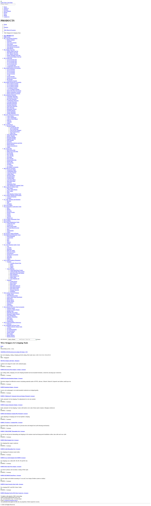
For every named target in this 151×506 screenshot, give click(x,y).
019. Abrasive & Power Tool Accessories (14, 307)
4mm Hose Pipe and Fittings (17, 273)
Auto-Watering (10, 268)
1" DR (8, 75)
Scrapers (9, 198)
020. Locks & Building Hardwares (12, 322)
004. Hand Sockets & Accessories (12, 68)
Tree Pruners (10, 302)
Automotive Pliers (11, 170)
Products (6, 9)
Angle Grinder (10, 332)
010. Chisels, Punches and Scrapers (12, 195)
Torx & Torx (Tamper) (15, 130)
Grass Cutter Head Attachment (14, 297)
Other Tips (12, 133)
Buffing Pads (10, 311)
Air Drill (9, 328)
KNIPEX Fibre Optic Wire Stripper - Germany (11, 466)
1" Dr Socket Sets (11, 65)
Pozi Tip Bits (10, 158)
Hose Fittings (13, 283)
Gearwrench (10, 237)
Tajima (8, 243)
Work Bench (10, 48)
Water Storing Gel (14, 276)
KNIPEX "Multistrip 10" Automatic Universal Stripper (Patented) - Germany (18, 396)
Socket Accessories (11, 78)
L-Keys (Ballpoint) (11, 117)
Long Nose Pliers (11, 179)
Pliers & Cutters (11, 250)
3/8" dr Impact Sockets (12, 83)
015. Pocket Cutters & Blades (11, 233)
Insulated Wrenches (12, 105)
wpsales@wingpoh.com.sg (11, 500)
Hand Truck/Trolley (12, 226)
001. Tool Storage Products (10, 38)
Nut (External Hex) (15, 131)
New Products (7, 11)
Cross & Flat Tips (14, 127)
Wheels (9, 215)
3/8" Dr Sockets (11, 71)
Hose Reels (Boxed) (15, 285)
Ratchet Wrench (11, 336)
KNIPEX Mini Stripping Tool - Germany (10, 440)
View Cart (8, 2)
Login (2, 2)
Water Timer (13, 277)
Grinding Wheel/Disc (12, 316)
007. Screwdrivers (8, 124)
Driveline (9, 211)
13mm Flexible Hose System (17, 271)
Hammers (9, 203)
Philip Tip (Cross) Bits (12, 151)
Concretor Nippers (11, 172)
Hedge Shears (10, 300)
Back (2, 346)
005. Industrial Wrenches (10, 95)
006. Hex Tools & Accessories (11, 114)
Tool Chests (10, 44)
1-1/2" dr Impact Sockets (13, 89)
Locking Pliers (10, 178)
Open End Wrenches (12, 106)
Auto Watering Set (14, 278)
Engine (8, 213)
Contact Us (6, 16)
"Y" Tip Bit (10, 165)
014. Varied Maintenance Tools (11, 222)
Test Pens (9, 141)
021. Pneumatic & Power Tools (11, 325)
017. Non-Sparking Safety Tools (12, 244)
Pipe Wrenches (10, 107)
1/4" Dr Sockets (11, 69)
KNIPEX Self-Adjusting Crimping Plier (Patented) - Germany (14, 413)
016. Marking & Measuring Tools (12, 235)
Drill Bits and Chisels (12, 312)
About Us (6, 8)
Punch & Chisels (11, 251)
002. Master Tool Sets (9, 49)
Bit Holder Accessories (12, 167)
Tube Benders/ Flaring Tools (14, 194)
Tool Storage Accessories (13, 47)
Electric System (11, 212)
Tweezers (9, 182)
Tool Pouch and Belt (12, 45)
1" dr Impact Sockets (12, 88)
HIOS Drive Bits (11, 150)
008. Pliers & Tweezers (10, 30)
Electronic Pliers (11, 175)
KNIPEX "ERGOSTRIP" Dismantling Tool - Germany (13, 431)
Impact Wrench (10, 335)
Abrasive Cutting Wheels (13, 309)
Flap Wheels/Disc (11, 315)
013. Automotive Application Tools (12, 206)
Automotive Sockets (12, 80)
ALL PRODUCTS (9, 35)
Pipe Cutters (10, 191)
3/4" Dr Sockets (11, 73)
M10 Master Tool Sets (12, 52)
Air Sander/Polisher (12, 329)
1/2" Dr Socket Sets (12, 62)
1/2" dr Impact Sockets (12, 85)
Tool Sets (9, 256)
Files (8, 202)
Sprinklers (12, 291)
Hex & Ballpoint (14, 129)
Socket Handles (11, 76)
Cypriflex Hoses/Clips (15, 263)
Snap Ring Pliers (11, 181)
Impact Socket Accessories (13, 93)
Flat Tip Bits (10, 153)
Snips (8, 192)
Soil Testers (10, 305)
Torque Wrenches (11, 113)
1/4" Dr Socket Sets (12, 59)
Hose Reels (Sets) (14, 288)
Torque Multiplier (11, 112)
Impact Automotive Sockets (14, 92)
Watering (9, 280)
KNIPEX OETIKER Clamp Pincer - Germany (11, 475)
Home (5, 7)
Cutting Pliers (10, 174)
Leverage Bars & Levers (13, 227)
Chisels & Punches (11, 196)
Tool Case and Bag (11, 42)
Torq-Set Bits (10, 162)
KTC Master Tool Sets (12, 54)
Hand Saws (10, 298)
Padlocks (9, 324)
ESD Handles (10, 140)
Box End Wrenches (12, 99)
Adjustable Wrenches (12, 96)
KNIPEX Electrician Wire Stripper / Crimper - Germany (13, 369)
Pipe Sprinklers (14, 274)
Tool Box (9, 41)
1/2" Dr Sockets (11, 72)
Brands (5, 12)
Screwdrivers (10, 253)
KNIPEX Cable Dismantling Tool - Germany (10, 449)
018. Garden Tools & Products (11, 292)
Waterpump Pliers (11, 184)
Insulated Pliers (10, 177)
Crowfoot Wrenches (12, 102)
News (5, 14)
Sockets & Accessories (12, 254)
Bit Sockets (10, 79)
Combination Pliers (11, 171)
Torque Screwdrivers (12, 146)
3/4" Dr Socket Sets (12, 64)
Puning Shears (10, 301)
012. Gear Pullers (8, 205)
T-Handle (9, 121)
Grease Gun (10, 225)
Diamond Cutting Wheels (13, 314)
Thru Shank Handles (12, 134)
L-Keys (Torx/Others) (12, 119)
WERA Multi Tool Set (12, 51)
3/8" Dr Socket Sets (12, 61)
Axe (8, 246)
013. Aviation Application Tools (12, 219)
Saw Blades (10, 319)
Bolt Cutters (10, 188)
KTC (8, 239)
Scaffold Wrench (11, 110)
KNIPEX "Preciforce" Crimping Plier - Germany (12, 422)
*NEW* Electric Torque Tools (14, 326)
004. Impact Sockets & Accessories (12, 82)
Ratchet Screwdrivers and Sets (14, 143)
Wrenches (9, 257)
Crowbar (9, 247)
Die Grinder (10, 333)
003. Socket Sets (8, 58)
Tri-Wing (9, 164)
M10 (8, 240)
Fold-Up (9, 120)
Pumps (11, 266)
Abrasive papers (11, 308)
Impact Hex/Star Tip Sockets (14, 90)
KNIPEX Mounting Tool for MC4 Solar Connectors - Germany (14, 493)
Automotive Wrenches (12, 97)
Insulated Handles (11, 138)
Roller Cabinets (11, 40)
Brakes (8, 209)
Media (5, 15)
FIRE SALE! (7, 37)
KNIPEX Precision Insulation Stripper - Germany (12, 378)
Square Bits (10, 161)
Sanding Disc (10, 321)
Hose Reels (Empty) (15, 287)
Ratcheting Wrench (11, 109)
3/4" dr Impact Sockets (12, 86)
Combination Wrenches (13, 100)
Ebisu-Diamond (11, 236)
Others (8, 123)
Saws (8, 229)
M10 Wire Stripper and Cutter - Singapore (10, 360)
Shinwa (9, 242)
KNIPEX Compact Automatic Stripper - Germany (12, 404)
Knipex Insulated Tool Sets (13, 55)
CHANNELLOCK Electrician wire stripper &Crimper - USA (14, 352)
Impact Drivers (10, 144)
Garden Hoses (13, 281)
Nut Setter (9, 157)
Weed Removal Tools (12, 295)
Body (8, 208)
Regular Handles (11, 126)
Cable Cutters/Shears (12, 189)
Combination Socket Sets (13, 66)
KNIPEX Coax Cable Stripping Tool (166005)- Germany (13, 457)
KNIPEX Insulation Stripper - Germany (9, 387)
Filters (11, 264)
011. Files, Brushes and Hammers (12, 199)
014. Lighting (7, 220)
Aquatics (9, 261)
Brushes (9, 201)
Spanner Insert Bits (11, 160)
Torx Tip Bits (10, 155)
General (9, 216)
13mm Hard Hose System (16, 270)
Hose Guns (13, 284)
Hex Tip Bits (10, 154)
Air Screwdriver (11, 331)
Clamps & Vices (11, 223)
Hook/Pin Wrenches (12, 103)
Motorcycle (10, 218)
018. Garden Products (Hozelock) (12, 260)
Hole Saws (9, 318)
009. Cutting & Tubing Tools (11, 186)
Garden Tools (10, 294)
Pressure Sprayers (14, 290)
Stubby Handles (11, 136)
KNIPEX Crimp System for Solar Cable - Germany (12, 484)
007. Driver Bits (8, 148)
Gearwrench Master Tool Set (14, 56)
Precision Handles (11, 137)
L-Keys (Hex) (10, 116)
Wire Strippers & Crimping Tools (15, 185)
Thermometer (10, 230)
